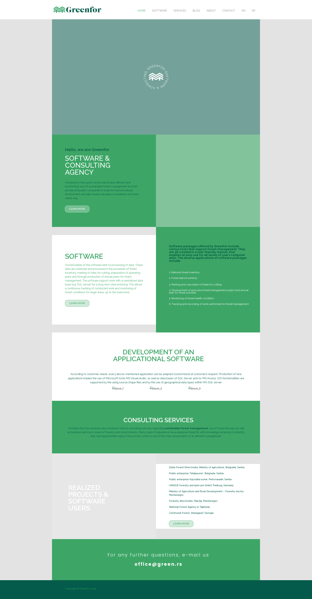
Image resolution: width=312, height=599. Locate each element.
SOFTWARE (159, 10)
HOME (142, 10)
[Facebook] (237, 590)
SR (253, 10)
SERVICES (180, 10)
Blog (196, 10)
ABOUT (211, 10)
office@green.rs (158, 564)
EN (243, 10)
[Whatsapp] (244, 590)
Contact (228, 10)
